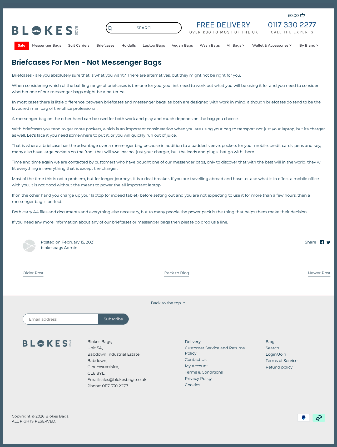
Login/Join (276, 354)
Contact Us (195, 359)
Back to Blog (176, 272)
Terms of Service (282, 360)
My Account (196, 365)
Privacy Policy (198, 378)
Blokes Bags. (57, 416)
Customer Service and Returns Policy (215, 350)
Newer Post (319, 272)
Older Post (33, 272)
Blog (270, 341)
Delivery (193, 341)
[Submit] (110, 28)
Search (272, 347)
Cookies (192, 384)
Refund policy (279, 367)
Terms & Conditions (204, 372)
